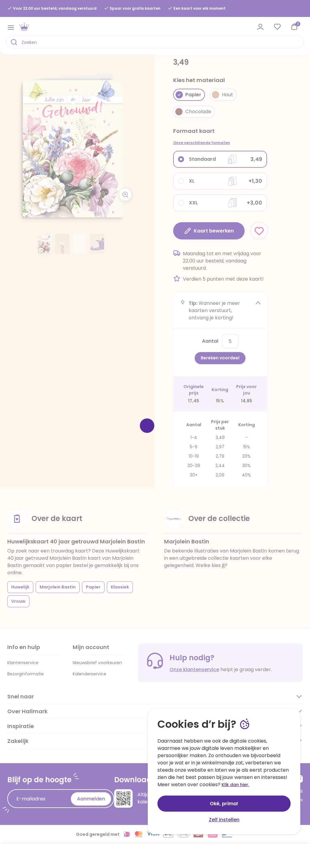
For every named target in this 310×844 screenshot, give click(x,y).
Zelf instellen (224, 819)
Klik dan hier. (235, 785)
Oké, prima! (224, 803)
